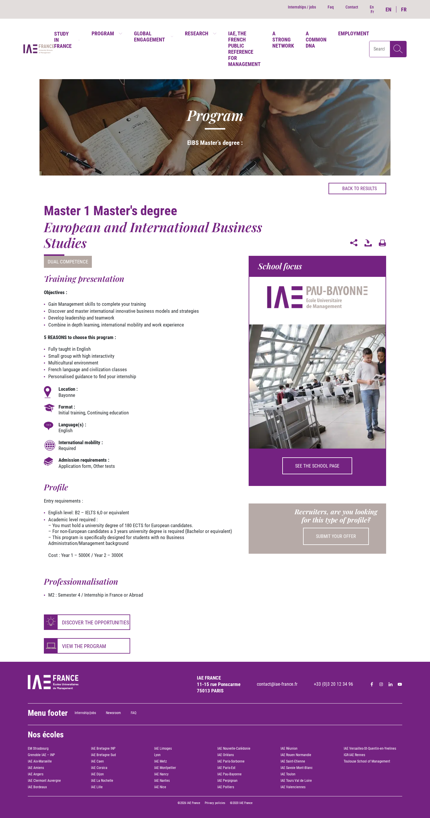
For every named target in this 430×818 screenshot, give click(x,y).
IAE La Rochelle (102, 781)
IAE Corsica (99, 768)
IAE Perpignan (227, 781)
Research (196, 33)
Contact (351, 7)
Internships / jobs (302, 7)
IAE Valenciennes (293, 787)
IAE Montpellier (165, 768)
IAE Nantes (162, 781)
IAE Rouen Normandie (296, 755)
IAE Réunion (289, 748)
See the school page (317, 466)
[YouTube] (400, 684)
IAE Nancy (161, 774)
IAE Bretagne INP (103, 748)
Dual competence (68, 262)
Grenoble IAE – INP (41, 755)
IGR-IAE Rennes (354, 755)
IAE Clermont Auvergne (44, 781)
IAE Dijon (97, 774)
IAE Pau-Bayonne (229, 774)
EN (388, 9)
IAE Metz (160, 761)
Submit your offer (336, 536)
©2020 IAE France (241, 803)
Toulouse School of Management (367, 761)
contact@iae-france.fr (277, 684)
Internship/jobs (85, 713)
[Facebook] (371, 684)
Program (103, 33)
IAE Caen (97, 761)
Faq (331, 7)
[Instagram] (381, 684)
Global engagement (149, 36)
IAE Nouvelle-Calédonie (233, 748)
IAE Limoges (163, 748)
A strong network (283, 39)
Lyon (157, 755)
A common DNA (316, 39)
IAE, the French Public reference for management (244, 48)
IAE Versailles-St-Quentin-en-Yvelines (370, 748)
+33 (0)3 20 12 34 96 (333, 684)
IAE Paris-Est (226, 768)
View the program (84, 646)
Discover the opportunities (95, 622)
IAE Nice (160, 787)
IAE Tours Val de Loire (296, 781)
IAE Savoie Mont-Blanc (297, 768)
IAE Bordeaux (37, 787)
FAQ (133, 713)
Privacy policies (215, 803)
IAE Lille (97, 787)
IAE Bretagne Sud (103, 755)
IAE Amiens (36, 768)
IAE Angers (35, 774)
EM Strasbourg (38, 748)
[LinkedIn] (390, 684)
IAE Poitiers (225, 787)
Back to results (359, 188)
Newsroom (113, 713)
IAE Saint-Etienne (293, 761)
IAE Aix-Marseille (40, 761)
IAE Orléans (225, 755)
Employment (353, 33)
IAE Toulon (288, 774)
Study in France (63, 40)
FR (404, 9)
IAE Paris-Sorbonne (231, 761)
